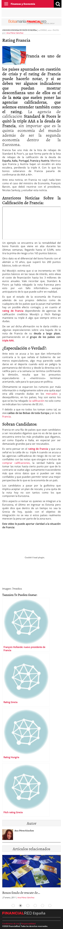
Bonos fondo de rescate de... (21, 892)
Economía (13, 30)
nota (17, 97)
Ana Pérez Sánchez (14, 33)
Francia (6, 416)
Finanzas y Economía (23, 3)
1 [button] (13, 905)
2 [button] (20, 905)
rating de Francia (12, 310)
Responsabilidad (28, 923)
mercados (51, 393)
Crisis (5, 30)
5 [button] (42, 905)
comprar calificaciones (16, 463)
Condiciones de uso (10, 923)
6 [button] (49, 905)
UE (20, 30)
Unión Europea (29, 30)
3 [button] (27, 905)
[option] (31, 878)
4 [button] (35, 905)
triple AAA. (8, 340)
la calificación (36, 400)
